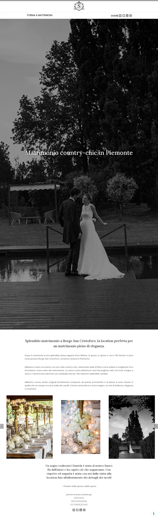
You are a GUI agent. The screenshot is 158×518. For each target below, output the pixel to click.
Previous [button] (2, 426)
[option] (28, 427)
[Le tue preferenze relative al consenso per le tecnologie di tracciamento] (153, 513)
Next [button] (156, 426)
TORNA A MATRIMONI (39, 15)
